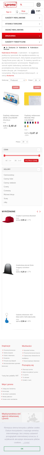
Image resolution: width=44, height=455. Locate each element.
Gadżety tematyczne (15, 42)
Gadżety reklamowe (15, 18)
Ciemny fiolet (8, 179)
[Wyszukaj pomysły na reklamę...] (21, 4)
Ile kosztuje (5, 391)
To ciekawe (26, 377)
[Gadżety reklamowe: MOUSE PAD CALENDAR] (33, 99)
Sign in (8, 12)
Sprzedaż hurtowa (29, 350)
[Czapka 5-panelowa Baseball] (8, 219)
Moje (23, 11)
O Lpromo (25, 375)
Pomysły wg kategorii (10, 361)
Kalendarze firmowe (9, 53)
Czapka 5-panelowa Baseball (26, 216)
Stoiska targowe (13, 24)
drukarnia (10, 75)
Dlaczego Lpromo (28, 369)
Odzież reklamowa (14, 30)
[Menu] (38, 4)
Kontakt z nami (27, 380)
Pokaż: (30, 80)
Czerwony (7, 191)
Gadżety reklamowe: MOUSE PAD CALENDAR (32, 117)
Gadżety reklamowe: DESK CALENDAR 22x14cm (11, 117)
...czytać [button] (26, 442)
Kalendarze (23, 47)
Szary (6, 198)
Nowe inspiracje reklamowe (31, 361)
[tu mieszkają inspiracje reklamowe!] (10, 2)
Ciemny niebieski (10, 183)
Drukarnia (10, 36)
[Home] (4, 47)
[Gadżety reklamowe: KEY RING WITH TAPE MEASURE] (8, 318)
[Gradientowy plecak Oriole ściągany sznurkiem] (8, 269)
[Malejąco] (26, 80)
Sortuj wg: (5, 80)
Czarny (6, 187)
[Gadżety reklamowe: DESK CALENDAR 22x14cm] (11, 99)
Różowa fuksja (9, 194)
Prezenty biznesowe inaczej (32, 353)
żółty (5, 202)
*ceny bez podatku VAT (10, 376)
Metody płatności (7, 396)
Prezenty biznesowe (9, 350)
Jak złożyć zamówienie (9, 394)
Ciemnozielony (9, 175)
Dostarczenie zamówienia (9, 399)
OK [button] (22, 449)
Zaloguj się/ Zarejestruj (8, 388)
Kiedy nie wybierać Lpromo (30, 372)
